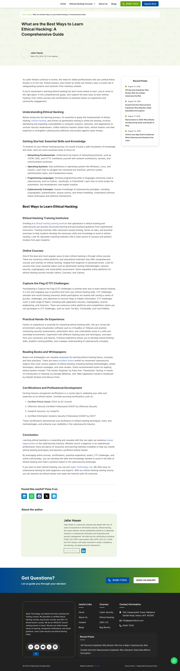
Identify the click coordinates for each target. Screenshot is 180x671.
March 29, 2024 (37, 56)
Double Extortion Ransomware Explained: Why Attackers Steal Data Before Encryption (138, 108)
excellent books (66, 360)
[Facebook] (36, 647)
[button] (24, 496)
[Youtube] (43, 647)
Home (63, 4)
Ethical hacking (38, 120)
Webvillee (96, 666)
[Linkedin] (55, 647)
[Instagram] (30, 647)
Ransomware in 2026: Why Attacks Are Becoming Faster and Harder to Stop (139, 123)
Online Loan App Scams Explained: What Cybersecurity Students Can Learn (139, 137)
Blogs (114, 4)
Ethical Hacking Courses (81, 4)
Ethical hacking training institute (51, 223)
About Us (103, 4)
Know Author (71, 550)
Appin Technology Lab (81, 467)
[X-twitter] (49, 647)
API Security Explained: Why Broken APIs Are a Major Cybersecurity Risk (137, 93)
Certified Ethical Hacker (39, 401)
